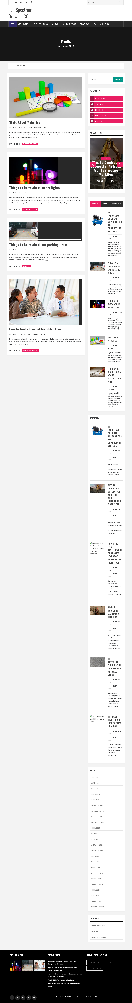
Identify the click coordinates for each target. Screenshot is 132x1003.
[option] (106, 163)
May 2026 (95, 789)
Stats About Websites (24, 122)
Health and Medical (69, 24)
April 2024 (95, 867)
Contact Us (104, 24)
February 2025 (97, 839)
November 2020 (97, 907)
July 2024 (95, 856)
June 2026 (95, 783)
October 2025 (97, 817)
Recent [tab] (105, 204)
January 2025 (97, 845)
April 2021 (95, 890)
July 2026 (95, 777)
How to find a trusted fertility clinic (35, 329)
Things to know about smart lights (34, 187)
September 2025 (98, 822)
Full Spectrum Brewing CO (20, 13)
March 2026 (96, 794)
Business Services (41, 24)
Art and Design (24, 24)
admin (44, 128)
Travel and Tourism (88, 24)
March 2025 (96, 834)
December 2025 (97, 805)
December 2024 (97, 850)
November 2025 (97, 811)
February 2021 (97, 895)
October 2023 (97, 873)
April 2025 (95, 828)
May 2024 (95, 862)
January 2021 (97, 901)
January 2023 (97, 884)
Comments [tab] (116, 204)
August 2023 (96, 879)
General (55, 24)
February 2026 (97, 800)
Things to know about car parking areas (38, 244)
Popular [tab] (95, 204)
